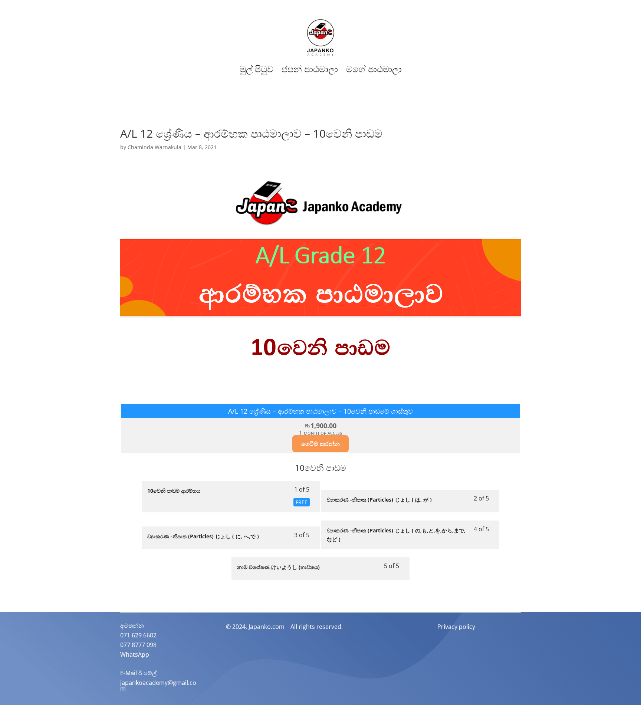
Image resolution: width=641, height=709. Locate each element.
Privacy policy (456, 627)
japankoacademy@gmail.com (158, 686)
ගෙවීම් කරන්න (320, 444)
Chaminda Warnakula (154, 147)
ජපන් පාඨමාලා (310, 69)
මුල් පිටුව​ (256, 69)
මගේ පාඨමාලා (374, 69)
